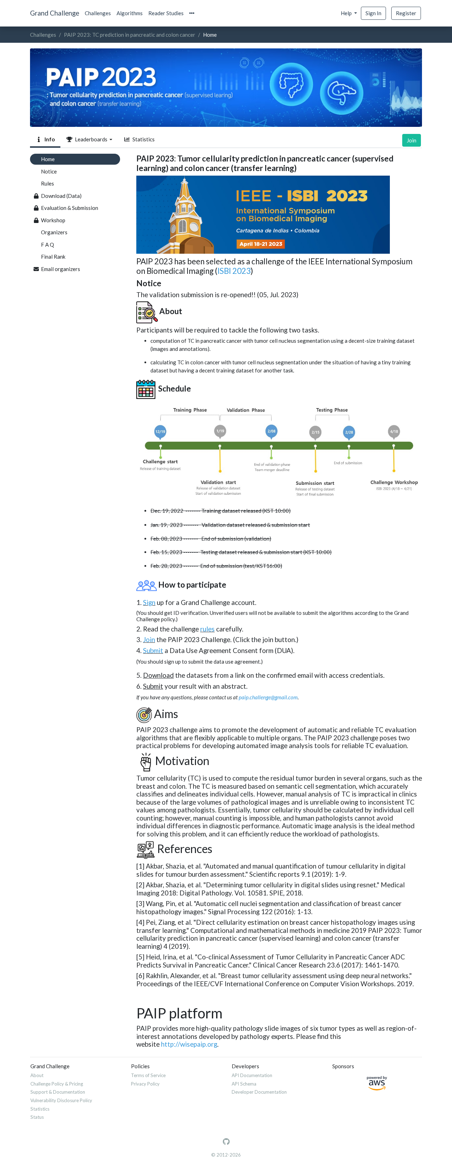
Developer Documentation (259, 1092)
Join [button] (411, 140)
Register (406, 13)
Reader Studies (166, 13)
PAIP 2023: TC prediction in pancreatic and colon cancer (129, 34)
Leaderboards (90, 139)
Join (149, 639)
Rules (47, 183)
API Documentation (252, 1075)
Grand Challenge (54, 13)
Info (48, 139)
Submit (153, 650)
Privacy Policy (145, 1084)
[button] (191, 13)
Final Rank (53, 256)
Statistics (142, 139)
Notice (49, 171)
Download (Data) (61, 196)
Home (48, 159)
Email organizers (60, 269)
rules (207, 629)
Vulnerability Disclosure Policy (61, 1100)
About (36, 1075)
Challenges (98, 13)
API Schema (244, 1084)
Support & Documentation (57, 1092)
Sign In (373, 13)
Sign (149, 602)
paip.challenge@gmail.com (268, 697)
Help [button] (347, 13)
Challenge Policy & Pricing (56, 1084)
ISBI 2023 (234, 271)
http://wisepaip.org (189, 1044)
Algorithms (130, 13)
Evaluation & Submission (69, 208)
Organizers (54, 232)
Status (37, 1117)
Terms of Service (148, 1075)
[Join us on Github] (226, 1141)
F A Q (47, 244)
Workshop (53, 220)
